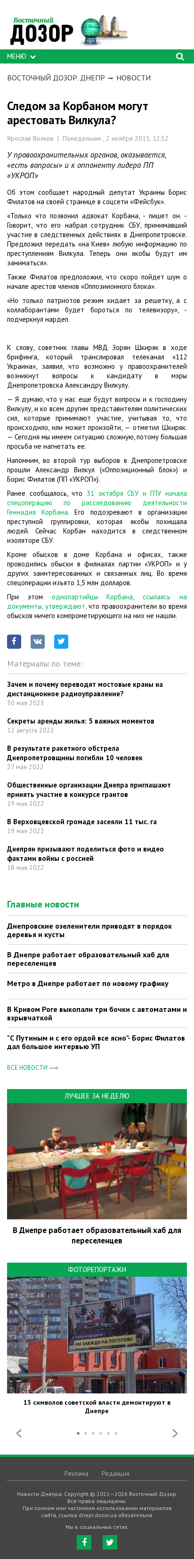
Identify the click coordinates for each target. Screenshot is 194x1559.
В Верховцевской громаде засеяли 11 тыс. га (82, 821)
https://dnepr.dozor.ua (68, 27)
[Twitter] (110, 1542)
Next (175, 1433)
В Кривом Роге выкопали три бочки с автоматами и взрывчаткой (97, 1013)
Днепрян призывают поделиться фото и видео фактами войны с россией (85, 853)
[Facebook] (84, 1542)
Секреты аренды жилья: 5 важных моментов (80, 720)
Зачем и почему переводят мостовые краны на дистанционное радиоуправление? (85, 689)
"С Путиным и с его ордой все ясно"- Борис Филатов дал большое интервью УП (96, 1042)
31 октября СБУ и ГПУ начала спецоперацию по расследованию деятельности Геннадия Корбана (97, 503)
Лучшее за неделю (97, 1095)
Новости (133, 77)
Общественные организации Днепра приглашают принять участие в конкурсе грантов (89, 789)
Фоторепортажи (97, 1269)
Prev (18, 1433)
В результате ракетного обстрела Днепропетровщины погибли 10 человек (75, 753)
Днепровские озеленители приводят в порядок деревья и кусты (89, 930)
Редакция (115, 1473)
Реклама (77, 1473)
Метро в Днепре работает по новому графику (88, 983)
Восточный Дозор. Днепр (56, 77)
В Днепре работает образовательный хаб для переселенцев (88, 959)
